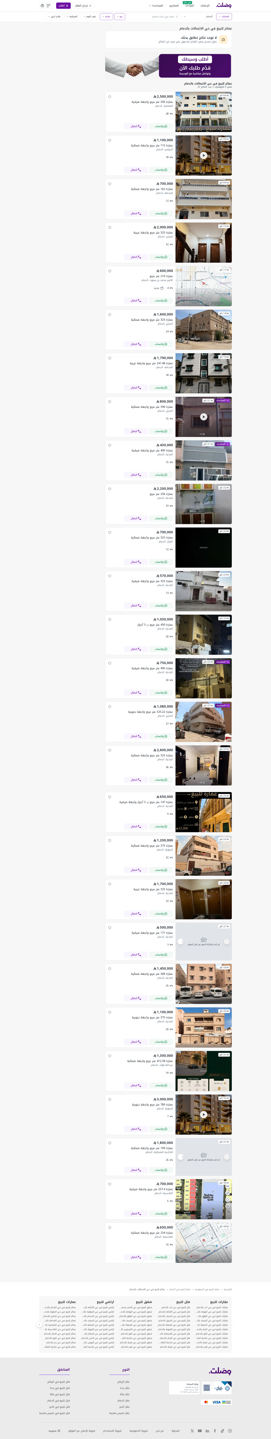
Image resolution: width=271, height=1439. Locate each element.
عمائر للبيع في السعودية (207, 1289)
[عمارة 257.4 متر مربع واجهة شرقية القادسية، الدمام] (203, 1218)
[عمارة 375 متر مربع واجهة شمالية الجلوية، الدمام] (203, 874)
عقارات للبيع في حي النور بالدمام (212, 1334)
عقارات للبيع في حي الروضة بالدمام (211, 1312)
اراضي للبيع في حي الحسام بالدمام (97, 1316)
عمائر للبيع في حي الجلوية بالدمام (59, 1312)
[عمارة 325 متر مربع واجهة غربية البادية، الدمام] (203, 918)
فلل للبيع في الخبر (59, 1406)
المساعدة (157, 5)
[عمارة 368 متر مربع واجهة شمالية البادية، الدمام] (203, 1003)
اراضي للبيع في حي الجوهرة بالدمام (97, 1312)
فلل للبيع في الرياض (58, 1381)
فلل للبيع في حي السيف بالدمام (174, 1316)
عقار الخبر (124, 1406)
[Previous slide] (232, 1324)
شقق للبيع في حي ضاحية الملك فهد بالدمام (135, 1338)
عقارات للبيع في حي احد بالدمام (212, 1307)
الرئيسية (228, 1289)
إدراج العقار (81, 5)
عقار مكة (125, 1394)
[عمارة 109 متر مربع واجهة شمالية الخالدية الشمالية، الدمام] (203, 1157)
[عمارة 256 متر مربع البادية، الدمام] (203, 523)
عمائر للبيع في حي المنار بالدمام (60, 1334)
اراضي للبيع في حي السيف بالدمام (97, 1321)
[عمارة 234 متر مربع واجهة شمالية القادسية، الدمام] (203, 1262)
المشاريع (174, 5)
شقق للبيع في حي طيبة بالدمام (136, 1342)
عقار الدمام (123, 1400)
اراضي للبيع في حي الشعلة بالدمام (97, 1325)
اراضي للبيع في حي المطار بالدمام (97, 1334)
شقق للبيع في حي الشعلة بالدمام (135, 1325)
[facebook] (215, 1431)
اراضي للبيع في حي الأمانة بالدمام (97, 1307)
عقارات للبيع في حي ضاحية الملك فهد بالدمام (211, 1338)
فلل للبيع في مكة (60, 1394)
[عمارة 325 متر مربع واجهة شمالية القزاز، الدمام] (203, 566)
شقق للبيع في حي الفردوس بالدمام (135, 1329)
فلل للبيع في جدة (60, 1388)
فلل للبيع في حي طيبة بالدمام (175, 1347)
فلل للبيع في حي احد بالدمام (176, 1307)
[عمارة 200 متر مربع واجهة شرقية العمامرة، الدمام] (203, 131)
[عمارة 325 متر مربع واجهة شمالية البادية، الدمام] (203, 784)
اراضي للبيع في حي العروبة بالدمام (97, 1329)
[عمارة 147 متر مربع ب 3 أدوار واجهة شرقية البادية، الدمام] (203, 831)
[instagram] (230, 1431)
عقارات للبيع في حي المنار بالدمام (211, 1329)
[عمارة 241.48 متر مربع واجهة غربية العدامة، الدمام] (203, 392)
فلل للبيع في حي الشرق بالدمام (174, 1321)
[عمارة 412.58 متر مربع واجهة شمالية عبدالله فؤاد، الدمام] (203, 1090)
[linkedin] (207, 1431)
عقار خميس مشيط (119, 1413)
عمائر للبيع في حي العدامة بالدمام (59, 1321)
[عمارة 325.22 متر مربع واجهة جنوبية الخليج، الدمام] (203, 741)
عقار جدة (125, 1388)
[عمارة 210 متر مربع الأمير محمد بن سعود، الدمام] (203, 305)
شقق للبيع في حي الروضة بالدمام (135, 1312)
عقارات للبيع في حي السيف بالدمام (211, 1321)
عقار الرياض (123, 1381)
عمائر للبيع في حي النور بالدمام (60, 1338)
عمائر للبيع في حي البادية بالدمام (59, 1307)
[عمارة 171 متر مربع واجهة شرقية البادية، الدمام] (203, 941)
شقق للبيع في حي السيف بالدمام (135, 1321)
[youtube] (200, 1431)
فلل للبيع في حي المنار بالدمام (175, 1338)
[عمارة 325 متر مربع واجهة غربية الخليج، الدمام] (203, 261)
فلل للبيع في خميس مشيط (54, 1413)
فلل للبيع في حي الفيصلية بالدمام (173, 1334)
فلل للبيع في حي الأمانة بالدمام (174, 1312)
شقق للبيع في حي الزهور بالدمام (135, 1316)
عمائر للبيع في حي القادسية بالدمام (59, 1329)
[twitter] (192, 1431)
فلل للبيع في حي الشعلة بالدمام (174, 1325)
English (52, 1431)
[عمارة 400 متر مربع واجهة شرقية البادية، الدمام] (203, 479)
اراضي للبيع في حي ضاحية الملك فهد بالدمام (97, 1347)
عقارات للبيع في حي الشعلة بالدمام (211, 1325)
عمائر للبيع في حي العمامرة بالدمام (59, 1325)
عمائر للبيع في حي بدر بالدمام (61, 1342)
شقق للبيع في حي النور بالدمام (136, 1334)
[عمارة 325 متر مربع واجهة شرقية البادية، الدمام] (203, 610)
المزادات (189, 5)
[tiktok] (222, 1431)
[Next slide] (39, 1324)
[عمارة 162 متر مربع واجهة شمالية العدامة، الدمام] (203, 218)
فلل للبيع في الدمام (58, 1400)
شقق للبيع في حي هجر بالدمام (136, 1347)
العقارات (225, 16)
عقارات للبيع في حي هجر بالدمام (212, 1347)
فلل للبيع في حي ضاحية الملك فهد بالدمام (173, 1342)
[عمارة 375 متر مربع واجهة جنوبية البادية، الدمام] (203, 1046)
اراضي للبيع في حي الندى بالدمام (97, 1338)
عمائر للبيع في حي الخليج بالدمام (59, 1316)
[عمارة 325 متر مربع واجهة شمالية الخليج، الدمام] (203, 349)
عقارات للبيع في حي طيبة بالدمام (211, 1342)
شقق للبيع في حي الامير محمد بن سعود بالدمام (135, 1307)
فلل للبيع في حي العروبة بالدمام (174, 1329)
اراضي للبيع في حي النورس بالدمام (97, 1342)
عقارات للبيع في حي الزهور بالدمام (211, 1316)
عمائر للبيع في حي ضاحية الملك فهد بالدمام (59, 1347)
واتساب (159, 126)
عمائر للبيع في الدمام (180, 1289)
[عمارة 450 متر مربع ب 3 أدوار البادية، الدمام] (203, 653)
